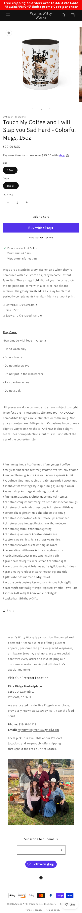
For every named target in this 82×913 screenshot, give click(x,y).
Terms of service (33, 909)
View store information (22, 258)
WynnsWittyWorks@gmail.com (38, 730)
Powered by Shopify (46, 903)
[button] (8, 15)
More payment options (41, 237)
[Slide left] (32, 109)
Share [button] (10, 610)
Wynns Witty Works (25, 903)
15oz (10, 170)
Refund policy (53, 909)
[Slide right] (49, 109)
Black (11, 185)
